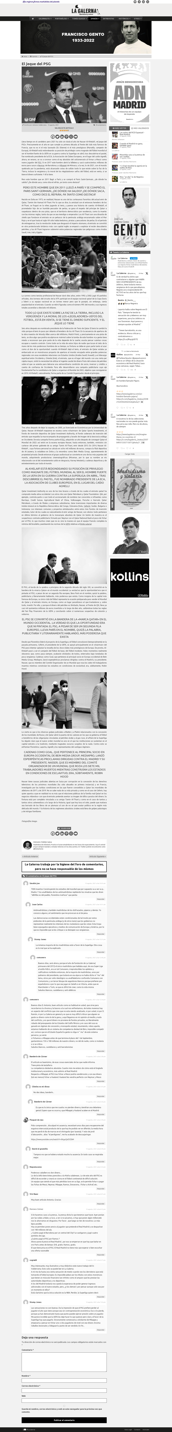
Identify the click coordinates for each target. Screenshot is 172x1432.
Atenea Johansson (118, 139)
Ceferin (87, 506)
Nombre (26, 1376)
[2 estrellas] (62, 130)
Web (24, 1396)
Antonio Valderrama (39, 125)
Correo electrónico (31, 1386)
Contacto (137, 1429)
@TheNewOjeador (124, 358)
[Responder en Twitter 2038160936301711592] (118, 370)
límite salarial (85, 524)
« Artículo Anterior (30, 856)
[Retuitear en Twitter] (122, 351)
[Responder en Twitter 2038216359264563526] (118, 408)
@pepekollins (128, 354)
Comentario (28, 1350)
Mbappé (63, 165)
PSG (39, 162)
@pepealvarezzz (139, 358)
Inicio (25, 56)
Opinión (34, 56)
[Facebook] (53, 137)
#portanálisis (122, 386)
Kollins (120, 354)
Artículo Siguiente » (98, 856)
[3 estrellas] (64, 130)
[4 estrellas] (66, 130)
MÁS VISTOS (120, 128)
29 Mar (141, 273)
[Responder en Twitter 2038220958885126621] (118, 345)
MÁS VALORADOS (141, 128)
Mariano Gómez (36, 1209)
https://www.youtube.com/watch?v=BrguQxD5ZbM (52, 1139)
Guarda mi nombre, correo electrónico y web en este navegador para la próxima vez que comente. (62, 1410)
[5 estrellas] (68, 130)
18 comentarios (101, 125)
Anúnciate (146, 1429)
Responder (100, 899)
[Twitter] (57, 137)
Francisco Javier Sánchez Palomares (124, 161)
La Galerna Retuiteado (131, 351)
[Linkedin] (62, 137)
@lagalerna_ (132, 273)
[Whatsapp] (71, 137)
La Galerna (115, 150)
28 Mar (141, 415)
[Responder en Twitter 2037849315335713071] (118, 448)
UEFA (68, 524)
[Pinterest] (66, 137)
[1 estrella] (60, 130)
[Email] (76, 137)
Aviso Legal (128, 1429)
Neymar (41, 165)
